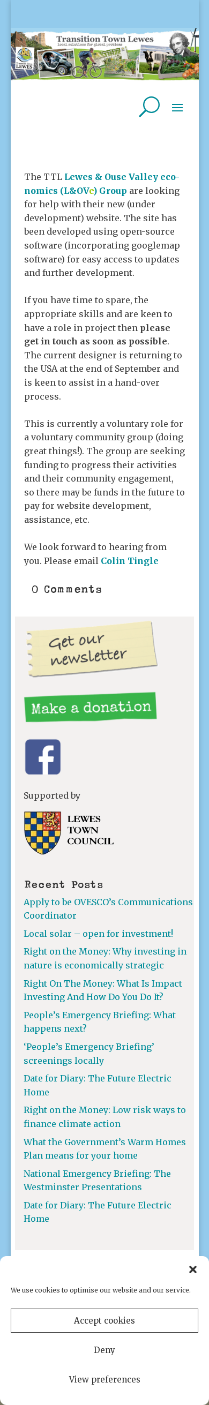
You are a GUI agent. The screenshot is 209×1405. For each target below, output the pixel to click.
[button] (193, 1269)
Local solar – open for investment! (98, 933)
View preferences (104, 1379)
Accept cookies (104, 1321)
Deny (104, 1350)
